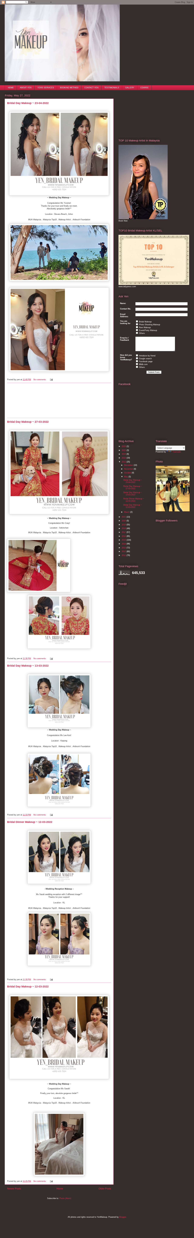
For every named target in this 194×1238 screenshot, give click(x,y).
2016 (124, 536)
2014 (124, 544)
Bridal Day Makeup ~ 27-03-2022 (28, 421)
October (128, 473)
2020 (124, 521)
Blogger (122, 1217)
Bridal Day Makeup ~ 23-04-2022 (28, 103)
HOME (11, 88)
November (129, 469)
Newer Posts (14, 1188)
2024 (124, 454)
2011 (124, 555)
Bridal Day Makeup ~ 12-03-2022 (28, 986)
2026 (124, 446)
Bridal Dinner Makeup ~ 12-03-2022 (29, 822)
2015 (124, 540)
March (127, 512)
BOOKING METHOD (69, 88)
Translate (177, 452)
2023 (124, 458)
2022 (124, 462)
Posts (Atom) (65, 1198)
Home (60, 1188)
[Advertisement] (59, 400)
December (129, 465)
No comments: (40, 379)
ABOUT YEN (25, 88)
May (126, 477)
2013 (124, 548)
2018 (124, 528)
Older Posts (105, 1188)
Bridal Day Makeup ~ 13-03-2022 (28, 665)
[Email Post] (51, 379)
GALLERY (129, 88)
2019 (124, 524)
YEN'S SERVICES (45, 88)
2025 (124, 450)
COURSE (144, 88)
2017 (124, 532)
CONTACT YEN (91, 88)
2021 (124, 517)
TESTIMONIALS (111, 88)
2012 (124, 551)
